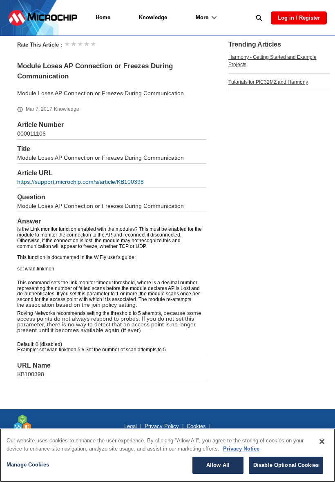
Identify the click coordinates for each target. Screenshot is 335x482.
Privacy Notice (241, 449)
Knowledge (153, 17)
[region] (167, 455)
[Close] (322, 442)
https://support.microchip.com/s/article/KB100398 (80, 182)
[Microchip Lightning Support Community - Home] (42, 18)
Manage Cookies (28, 465)
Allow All (218, 465)
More (202, 17)
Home (103, 17)
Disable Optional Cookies (286, 465)
